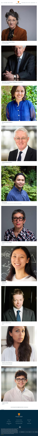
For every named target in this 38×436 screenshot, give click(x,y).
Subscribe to (2, 409)
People (9, 2)
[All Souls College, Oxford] (18, 2)
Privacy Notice (9, 421)
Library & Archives (33, 2)
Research (11, 2)
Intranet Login (29, 423)
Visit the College (23, 2)
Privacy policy (2, 434)
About (2, 2)
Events (29, 2)
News (27, 2)
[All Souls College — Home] (19, 415)
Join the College (5, 2)
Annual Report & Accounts (19, 421)
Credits (29, 421)
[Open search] (36, 2)
